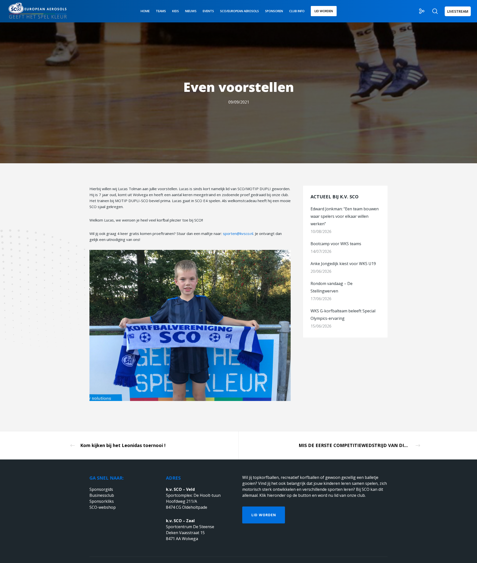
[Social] (418, 11)
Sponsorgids (101, 489)
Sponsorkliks (101, 501)
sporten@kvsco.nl (238, 233)
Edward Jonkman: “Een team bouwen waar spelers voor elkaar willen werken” (345, 216)
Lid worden (263, 514)
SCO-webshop (102, 507)
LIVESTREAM (457, 11)
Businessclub (101, 495)
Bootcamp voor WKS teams (336, 243)
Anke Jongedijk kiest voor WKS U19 (343, 263)
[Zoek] (431, 11)
